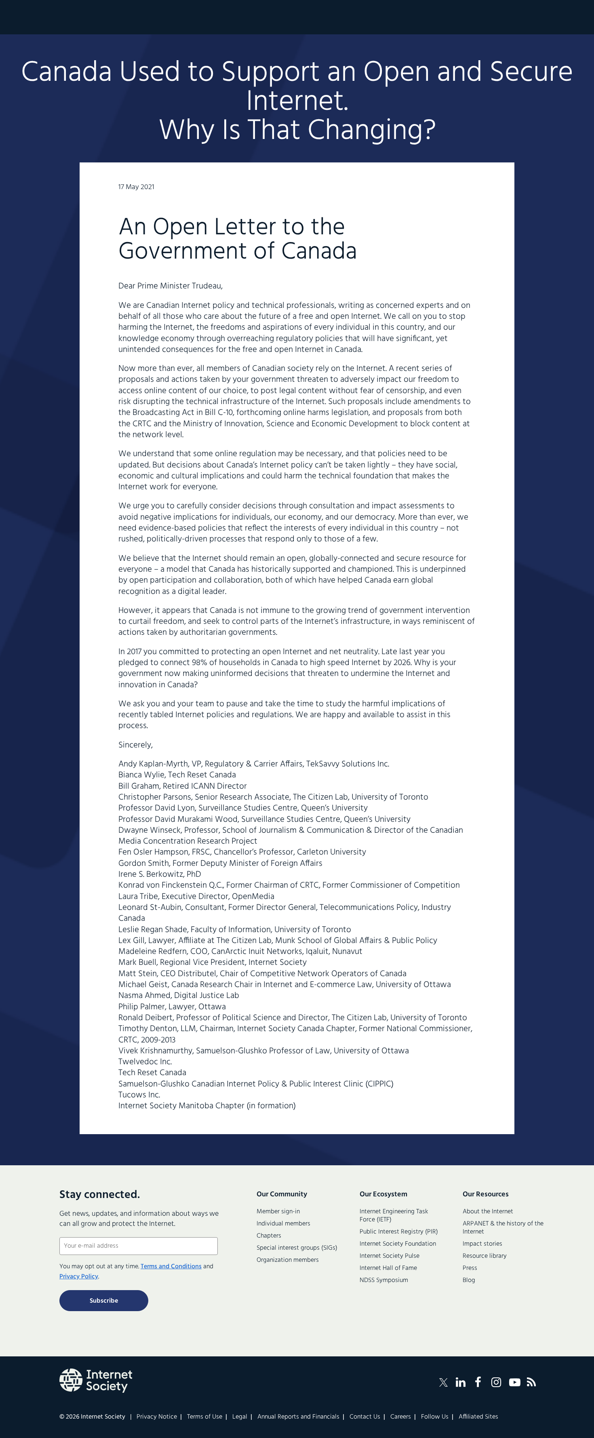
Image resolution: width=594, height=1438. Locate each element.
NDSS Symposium (384, 1280)
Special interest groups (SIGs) (297, 1248)
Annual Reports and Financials (298, 1417)
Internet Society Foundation (398, 1244)
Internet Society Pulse (389, 1256)
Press (470, 1268)
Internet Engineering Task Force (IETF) (394, 1215)
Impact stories (482, 1244)
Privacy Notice (157, 1417)
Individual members (283, 1224)
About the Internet (488, 1211)
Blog (469, 1280)
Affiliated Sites (478, 1417)
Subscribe (104, 1301)
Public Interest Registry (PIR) (399, 1232)
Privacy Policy (78, 1277)
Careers (400, 1417)
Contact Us (365, 1417)
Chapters (269, 1236)
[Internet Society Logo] (95, 1381)
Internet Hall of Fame (388, 1268)
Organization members (288, 1260)
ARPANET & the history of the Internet (503, 1228)
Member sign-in (278, 1211)
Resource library (485, 1256)
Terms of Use (204, 1417)
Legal (239, 1417)
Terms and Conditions (171, 1266)
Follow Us (435, 1417)
